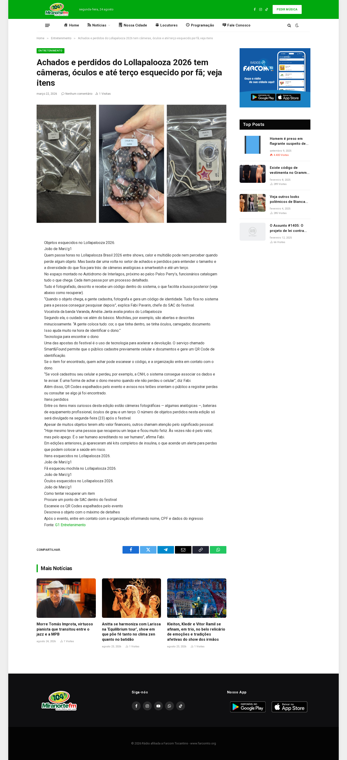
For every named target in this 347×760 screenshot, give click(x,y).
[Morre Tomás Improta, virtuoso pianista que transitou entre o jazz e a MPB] (66, 598)
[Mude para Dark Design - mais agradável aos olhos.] (296, 25)
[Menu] (47, 25)
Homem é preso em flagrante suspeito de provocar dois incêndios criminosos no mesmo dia (290, 141)
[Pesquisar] (289, 25)
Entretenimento (50, 50)
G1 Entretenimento (70, 525)
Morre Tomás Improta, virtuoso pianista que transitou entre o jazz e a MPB (65, 629)
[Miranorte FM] (56, 9)
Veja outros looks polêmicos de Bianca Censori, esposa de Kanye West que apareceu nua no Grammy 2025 (287, 200)
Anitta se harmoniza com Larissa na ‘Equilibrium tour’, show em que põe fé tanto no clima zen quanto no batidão (131, 632)
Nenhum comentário (78, 93)
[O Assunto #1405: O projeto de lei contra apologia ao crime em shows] (253, 232)
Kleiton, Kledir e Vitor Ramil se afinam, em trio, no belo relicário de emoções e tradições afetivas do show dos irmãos (196, 632)
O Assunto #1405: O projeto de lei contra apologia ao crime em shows (288, 228)
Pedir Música (287, 9)
